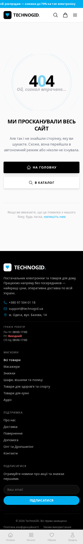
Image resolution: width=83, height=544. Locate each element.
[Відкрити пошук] (55, 15)
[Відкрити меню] (75, 15)
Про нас (10, 420)
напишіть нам (55, 217)
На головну (45, 167)
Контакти (11, 453)
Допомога (11, 440)
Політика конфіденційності (21, 527)
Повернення (13, 433)
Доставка (10, 427)
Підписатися (42, 500)
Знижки (9, 373)
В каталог (45, 182)
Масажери (12, 366)
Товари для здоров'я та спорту (27, 386)
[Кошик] (65, 15)
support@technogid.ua (26, 308)
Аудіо (8, 400)
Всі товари (12, 360)
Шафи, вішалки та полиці (23, 380)
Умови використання (57, 527)
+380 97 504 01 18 (22, 302)
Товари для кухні (16, 393)
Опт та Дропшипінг (19, 446)
